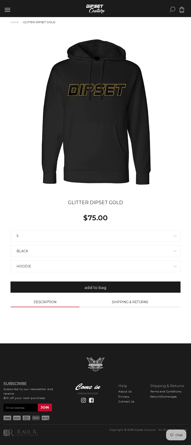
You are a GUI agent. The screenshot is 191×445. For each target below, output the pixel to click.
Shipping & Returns (130, 302)
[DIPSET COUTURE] (95, 8)
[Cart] (182, 11)
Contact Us (126, 401)
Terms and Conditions (165, 391)
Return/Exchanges (163, 396)
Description (45, 302)
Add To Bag (96, 287)
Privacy (123, 396)
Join (45, 407)
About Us (125, 391)
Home (14, 22)
